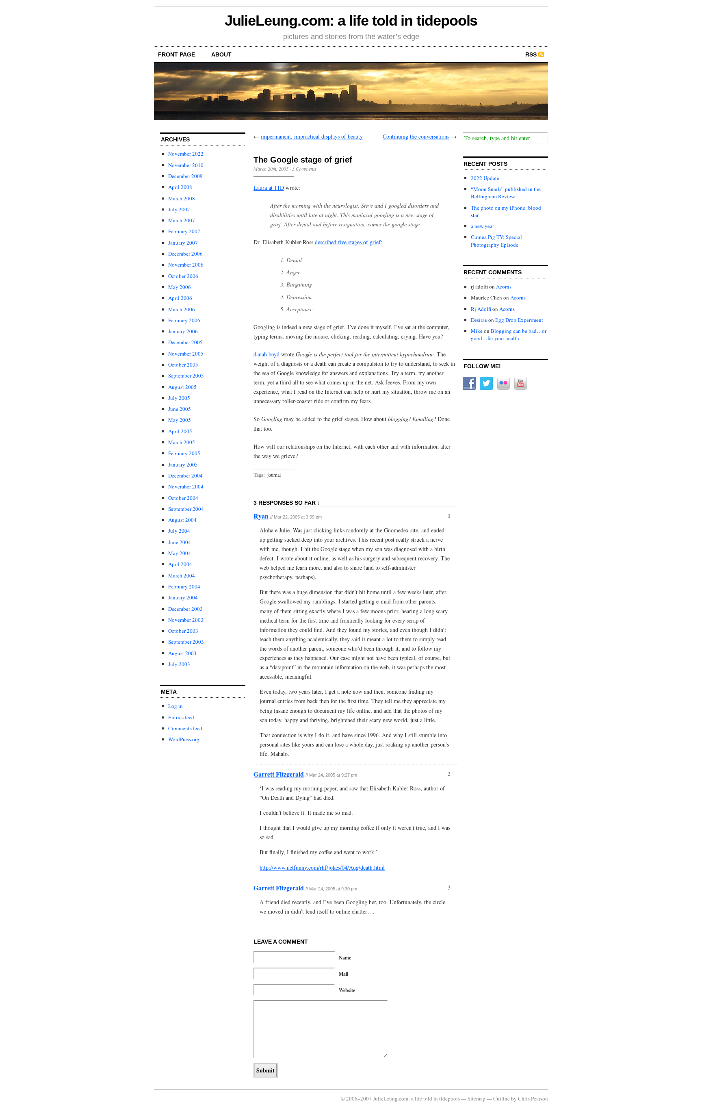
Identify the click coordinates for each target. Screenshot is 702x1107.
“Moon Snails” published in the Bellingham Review (506, 192)
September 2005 (186, 375)
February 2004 (184, 586)
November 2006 (186, 264)
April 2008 (180, 187)
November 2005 (186, 353)
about (221, 54)
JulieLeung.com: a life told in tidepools (351, 20)
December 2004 (185, 475)
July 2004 (179, 530)
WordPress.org (183, 739)
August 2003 (182, 653)
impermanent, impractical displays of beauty (312, 136)
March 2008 (181, 198)
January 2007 (183, 242)
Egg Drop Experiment (519, 319)
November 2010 (186, 165)
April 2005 (180, 431)
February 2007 (184, 231)
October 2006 (183, 276)
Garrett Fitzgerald (279, 774)
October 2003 (183, 630)
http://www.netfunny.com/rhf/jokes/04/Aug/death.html (322, 867)
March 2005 (181, 442)
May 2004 (179, 553)
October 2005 (183, 364)
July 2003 (179, 664)
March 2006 (181, 309)
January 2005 (183, 464)
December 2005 (185, 342)
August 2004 (182, 519)
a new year (482, 226)
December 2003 (185, 608)
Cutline (501, 1098)
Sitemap (476, 1098)
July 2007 (179, 209)
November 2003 (186, 619)
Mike (477, 330)
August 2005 (182, 387)
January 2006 (183, 331)
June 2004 (179, 542)
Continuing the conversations (416, 136)
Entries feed (181, 717)
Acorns (503, 286)
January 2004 (183, 597)
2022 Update (485, 178)
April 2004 (180, 564)
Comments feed (185, 728)
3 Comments (304, 168)
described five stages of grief (348, 242)
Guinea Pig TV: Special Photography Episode (496, 240)
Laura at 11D (269, 187)
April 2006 (180, 298)
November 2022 (186, 153)
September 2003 (186, 641)
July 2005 (179, 398)
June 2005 (179, 408)
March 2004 (181, 575)
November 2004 (186, 486)
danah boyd (267, 354)
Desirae (479, 319)
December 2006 (185, 253)
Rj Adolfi (481, 309)
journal (274, 474)
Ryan (261, 516)
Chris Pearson (533, 1098)
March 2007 (181, 220)
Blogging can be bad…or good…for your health (508, 334)
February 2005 (184, 453)
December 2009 (185, 176)
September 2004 (186, 508)
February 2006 (184, 320)
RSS (531, 54)
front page (176, 54)
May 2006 (179, 287)
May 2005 (179, 419)
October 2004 (183, 497)
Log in (175, 706)
